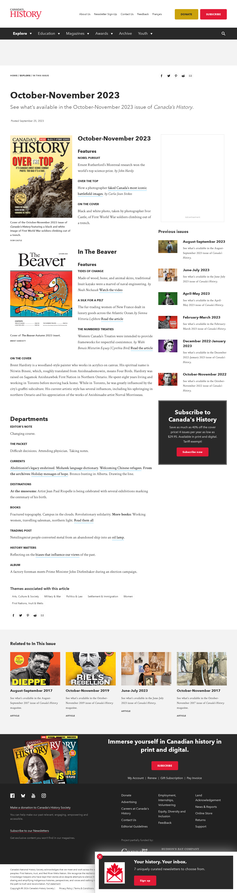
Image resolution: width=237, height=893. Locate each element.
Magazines (75, 33)
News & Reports (206, 807)
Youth (143, 33)
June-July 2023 (196, 270)
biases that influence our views (57, 554)
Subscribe (213, 14)
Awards (102, 33)
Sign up (145, 880)
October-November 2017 (198, 690)
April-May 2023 (196, 293)
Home (13, 75)
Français (157, 14)
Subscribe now (193, 451)
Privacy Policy (65, 888)
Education (47, 33)
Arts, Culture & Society (25, 596)
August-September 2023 (204, 241)
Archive (125, 33)
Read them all (84, 520)
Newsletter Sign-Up (105, 14)
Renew (152, 778)
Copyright (15, 888)
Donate (186, 14)
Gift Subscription (172, 778)
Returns (200, 820)
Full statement (53, 884)
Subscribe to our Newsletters (29, 830)
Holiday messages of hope (49, 473)
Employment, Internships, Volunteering (167, 800)
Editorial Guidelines (134, 826)
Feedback (143, 14)
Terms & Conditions (84, 888)
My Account (136, 778)
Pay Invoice (194, 778)
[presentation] (167, 246)
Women (128, 596)
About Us (84, 14)
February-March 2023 (201, 317)
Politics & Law (74, 596)
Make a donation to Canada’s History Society (40, 807)
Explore (20, 33)
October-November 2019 (87, 690)
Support (200, 826)
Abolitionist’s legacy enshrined (32, 468)
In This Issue (41, 75)
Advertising (129, 802)
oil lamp (118, 537)
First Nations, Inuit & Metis (27, 603)
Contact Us (127, 14)
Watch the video (111, 290)
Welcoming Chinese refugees (120, 468)
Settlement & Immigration (103, 596)
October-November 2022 (204, 374)
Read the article (112, 318)
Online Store (203, 813)
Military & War (52, 596)
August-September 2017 (31, 690)
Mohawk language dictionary (77, 468)
